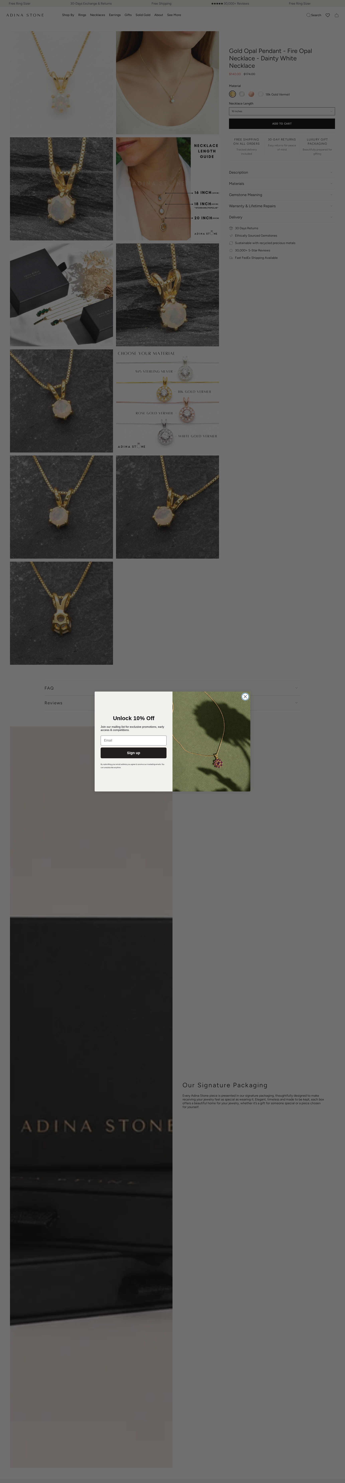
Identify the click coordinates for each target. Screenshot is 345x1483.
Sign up (133, 753)
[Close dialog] (245, 696)
